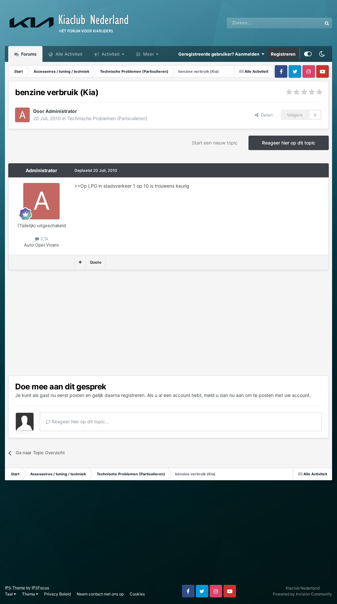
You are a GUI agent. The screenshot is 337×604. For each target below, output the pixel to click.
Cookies (137, 593)
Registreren (283, 54)
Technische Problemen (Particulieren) (107, 118)
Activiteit (110, 54)
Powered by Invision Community (302, 593)
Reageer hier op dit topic (288, 142)
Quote (95, 262)
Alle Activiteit (68, 54)
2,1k (43, 238)
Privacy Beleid (57, 593)
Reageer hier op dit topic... (79, 421)
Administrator (41, 170)
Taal (9, 593)
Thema (29, 593)
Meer (148, 54)
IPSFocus (40, 587)
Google (306, 22)
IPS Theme (15, 587)
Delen (265, 115)
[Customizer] (308, 54)
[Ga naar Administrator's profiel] (22, 115)
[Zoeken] (327, 23)
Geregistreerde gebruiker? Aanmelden (219, 54)
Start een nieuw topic (215, 142)
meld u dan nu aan (224, 395)
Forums (28, 54)
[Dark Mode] (322, 54)
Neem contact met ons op (100, 593)
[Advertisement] (85, 322)
